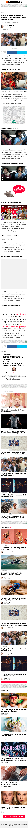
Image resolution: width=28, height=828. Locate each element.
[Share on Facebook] (12, 52)
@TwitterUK (21, 314)
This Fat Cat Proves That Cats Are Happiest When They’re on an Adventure (14, 759)
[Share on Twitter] (22, 52)
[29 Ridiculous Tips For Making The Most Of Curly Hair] (14, 537)
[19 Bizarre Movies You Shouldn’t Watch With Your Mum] (14, 400)
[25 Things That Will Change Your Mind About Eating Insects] (14, 485)
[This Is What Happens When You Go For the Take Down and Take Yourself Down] (14, 443)
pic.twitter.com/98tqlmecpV (14, 327)
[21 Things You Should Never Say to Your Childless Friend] (14, 725)
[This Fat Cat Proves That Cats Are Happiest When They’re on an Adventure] (14, 749)
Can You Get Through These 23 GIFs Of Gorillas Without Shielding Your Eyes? (13, 432)
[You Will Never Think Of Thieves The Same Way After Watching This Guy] (14, 507)
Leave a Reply (14, 682)
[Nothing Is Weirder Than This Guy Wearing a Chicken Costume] (14, 562)
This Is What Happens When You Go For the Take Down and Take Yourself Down (14, 453)
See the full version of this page (14, 816)
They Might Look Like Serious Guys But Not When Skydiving (13, 474)
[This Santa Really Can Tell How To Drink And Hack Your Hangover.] (14, 700)
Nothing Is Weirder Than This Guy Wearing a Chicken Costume (12, 574)
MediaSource (23, 91)
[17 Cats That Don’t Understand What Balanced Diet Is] (14, 798)
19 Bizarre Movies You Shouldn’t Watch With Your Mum (13, 411)
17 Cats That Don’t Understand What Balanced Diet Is (13, 808)
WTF (10, 450)
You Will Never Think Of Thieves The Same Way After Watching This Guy (12, 517)
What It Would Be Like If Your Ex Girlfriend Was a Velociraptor (11, 783)
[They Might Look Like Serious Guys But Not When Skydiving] (14, 464)
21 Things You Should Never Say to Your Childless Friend (13, 735)
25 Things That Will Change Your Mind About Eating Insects (13, 495)
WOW (10, 429)
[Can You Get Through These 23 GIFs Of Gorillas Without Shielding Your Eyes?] (14, 422)
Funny (10, 407)
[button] (2, 1)
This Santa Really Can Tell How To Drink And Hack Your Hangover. (13, 710)
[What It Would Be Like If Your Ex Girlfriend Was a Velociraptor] (14, 773)
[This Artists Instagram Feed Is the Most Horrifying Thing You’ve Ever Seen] (14, 587)
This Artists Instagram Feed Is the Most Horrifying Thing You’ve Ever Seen (13, 599)
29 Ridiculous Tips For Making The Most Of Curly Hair (13, 548)
